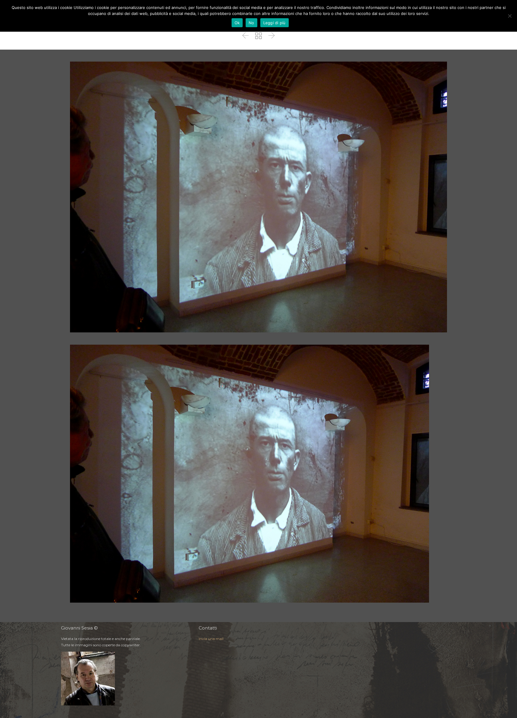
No (251, 22)
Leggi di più (274, 22)
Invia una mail (211, 638)
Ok (237, 22)
